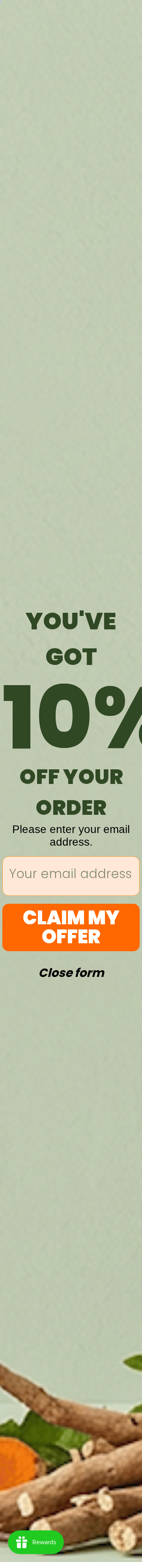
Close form (71, 971)
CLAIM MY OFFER (71, 927)
